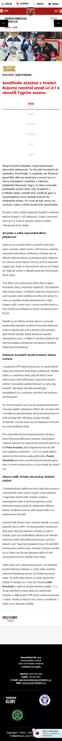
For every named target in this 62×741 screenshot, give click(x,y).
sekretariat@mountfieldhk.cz (35, 680)
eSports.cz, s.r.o (21, 735)
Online (15, 28)
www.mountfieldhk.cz (34, 683)
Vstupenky (24, 4)
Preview (8, 28)
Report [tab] (31, 104)
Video (31, 144)
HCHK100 (8, 4)
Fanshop (55, 4)
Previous (4, 23)
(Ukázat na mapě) (31, 666)
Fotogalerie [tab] (31, 134)
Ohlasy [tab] (31, 114)
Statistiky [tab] (31, 124)
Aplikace (40, 4)
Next (58, 23)
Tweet (10, 620)
